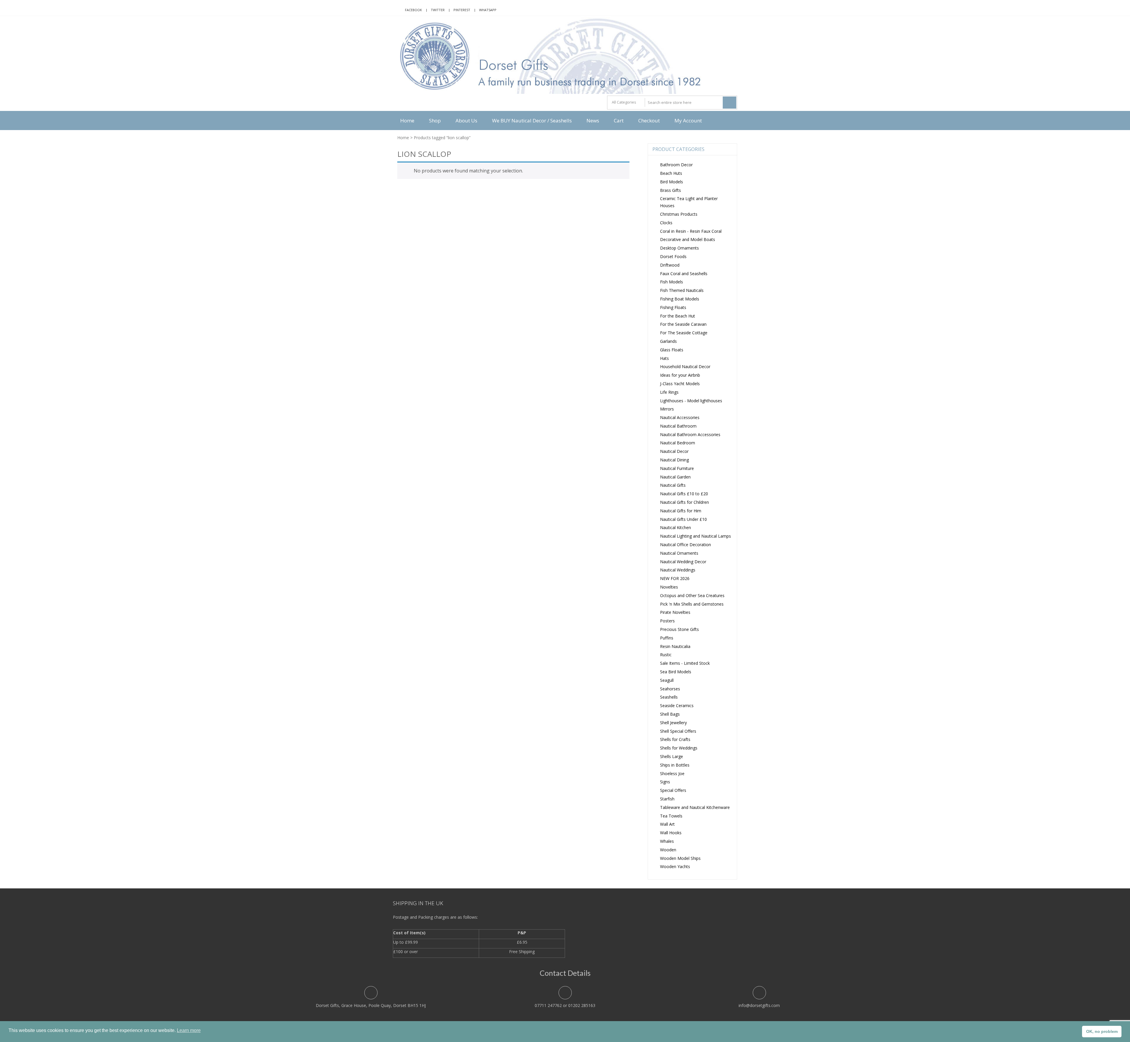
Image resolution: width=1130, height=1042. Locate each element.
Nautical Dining (674, 460)
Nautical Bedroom (677, 443)
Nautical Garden (675, 477)
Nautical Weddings (677, 570)
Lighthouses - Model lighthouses (691, 400)
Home (407, 120)
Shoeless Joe (672, 773)
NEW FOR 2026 (674, 578)
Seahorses (670, 689)
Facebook (413, 10)
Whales (667, 841)
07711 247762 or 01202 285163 (565, 1005)
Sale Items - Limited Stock (685, 663)
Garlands (668, 341)
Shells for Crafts (675, 739)
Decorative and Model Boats (687, 239)
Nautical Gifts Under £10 (683, 519)
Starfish (667, 799)
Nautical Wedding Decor (683, 561)
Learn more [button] (189, 1030)
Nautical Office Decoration (685, 544)
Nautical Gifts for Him (680, 510)
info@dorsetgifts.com (759, 1005)
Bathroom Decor (676, 164)
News (592, 120)
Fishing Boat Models (679, 299)
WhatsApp (487, 10)
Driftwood (669, 265)
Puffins (666, 638)
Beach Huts (671, 173)
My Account (688, 120)
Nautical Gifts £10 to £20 (684, 493)
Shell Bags (670, 714)
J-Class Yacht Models (680, 383)
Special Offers (673, 790)
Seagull (667, 680)
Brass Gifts (670, 190)
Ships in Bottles (674, 765)
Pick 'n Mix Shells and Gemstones (692, 604)
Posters (667, 621)
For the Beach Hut (677, 316)
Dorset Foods (673, 256)
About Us (466, 120)
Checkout (649, 120)
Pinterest (461, 10)
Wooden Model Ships (680, 858)
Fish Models (671, 282)
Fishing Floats (673, 307)
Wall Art (667, 824)
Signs (665, 782)
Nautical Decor (674, 451)
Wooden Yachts (675, 866)
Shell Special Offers (678, 731)
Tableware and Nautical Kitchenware (695, 807)
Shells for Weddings (678, 748)
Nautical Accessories (679, 417)
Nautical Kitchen (675, 527)
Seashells (669, 697)
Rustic (666, 654)
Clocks (666, 222)
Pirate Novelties (675, 612)
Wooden (668, 849)
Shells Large (671, 756)
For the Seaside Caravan (683, 324)
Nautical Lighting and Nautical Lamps (695, 536)
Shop (435, 120)
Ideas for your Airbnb (680, 375)
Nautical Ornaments (679, 553)
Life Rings (669, 392)
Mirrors (667, 409)
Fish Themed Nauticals (682, 290)
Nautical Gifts (673, 485)
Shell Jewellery (673, 722)
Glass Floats (671, 350)
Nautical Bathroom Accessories (690, 434)
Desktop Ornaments (679, 248)
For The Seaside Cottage (683, 332)
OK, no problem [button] (1102, 1031)
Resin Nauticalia (675, 646)
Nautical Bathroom (678, 426)
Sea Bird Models (675, 671)
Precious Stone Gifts (679, 629)
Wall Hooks (671, 832)
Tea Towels (671, 816)
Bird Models (671, 182)
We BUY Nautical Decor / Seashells (532, 120)
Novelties (669, 587)
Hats (664, 358)
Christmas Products (678, 214)
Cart (619, 120)
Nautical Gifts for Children (684, 502)
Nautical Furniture (677, 468)
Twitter (438, 10)
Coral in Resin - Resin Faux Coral (691, 231)
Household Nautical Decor (685, 366)
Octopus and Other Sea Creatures (692, 595)
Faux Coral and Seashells (683, 273)
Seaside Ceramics (677, 705)
